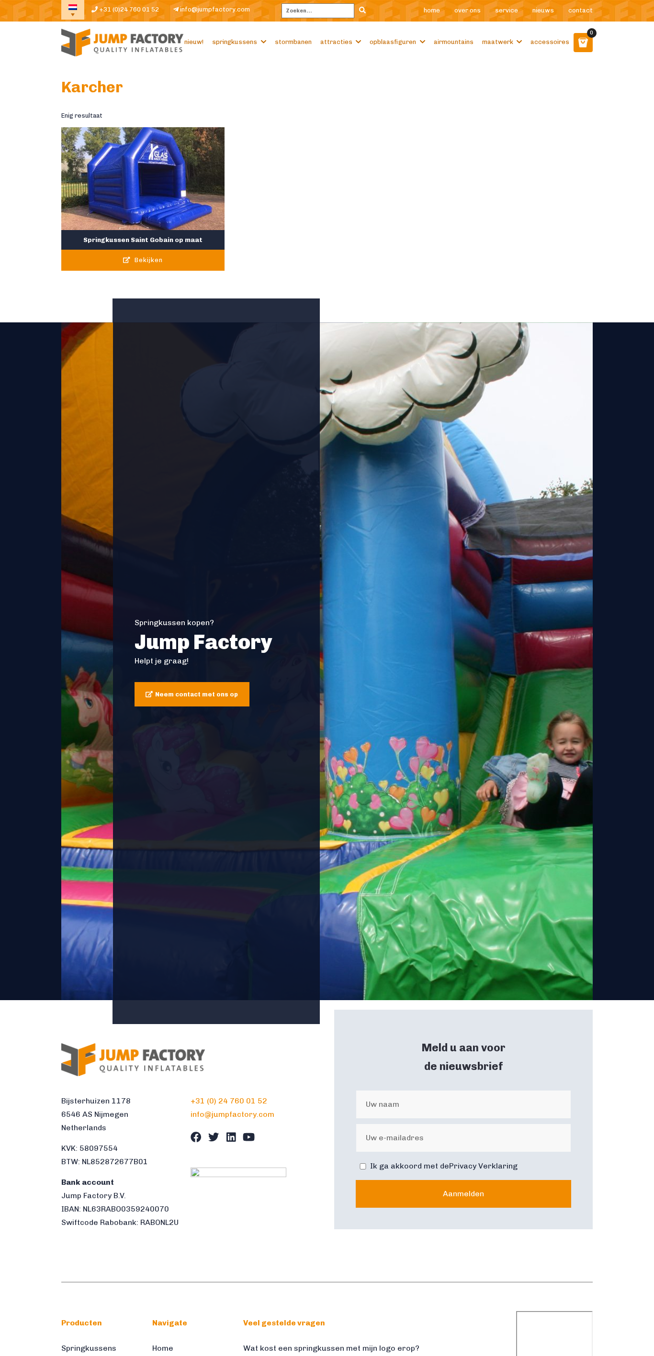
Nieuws (543, 10)
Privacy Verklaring (483, 1165)
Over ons (467, 10)
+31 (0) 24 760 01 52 (229, 1100)
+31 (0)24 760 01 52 (128, 9)
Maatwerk (497, 41)
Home (432, 10)
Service (506, 10)
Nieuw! (193, 41)
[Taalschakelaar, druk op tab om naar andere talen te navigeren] (72, 10)
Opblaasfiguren (393, 41)
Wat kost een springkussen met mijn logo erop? (331, 1348)
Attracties (336, 41)
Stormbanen (293, 41)
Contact (580, 10)
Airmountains (454, 41)
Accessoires (549, 41)
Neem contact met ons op (196, 694)
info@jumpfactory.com (214, 9)
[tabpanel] (327, 661)
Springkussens (234, 41)
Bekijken (148, 260)
